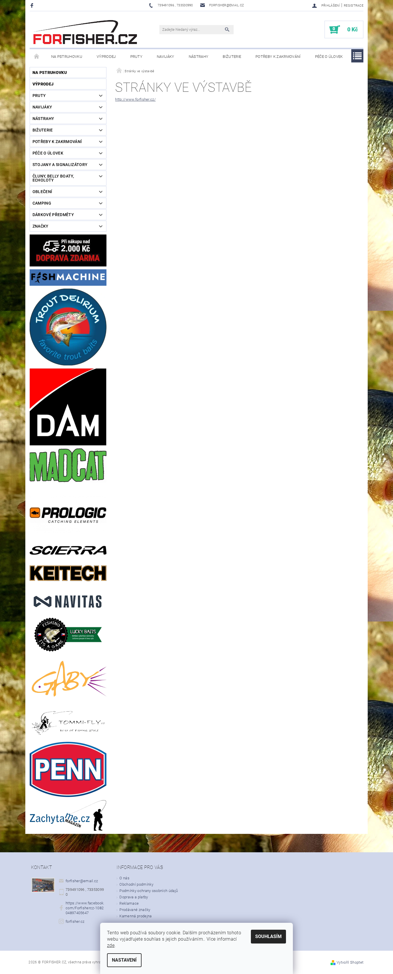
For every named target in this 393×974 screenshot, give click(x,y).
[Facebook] (33, 5)
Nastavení (124, 960)
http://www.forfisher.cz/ (135, 99)
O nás (124, 878)
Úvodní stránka (37, 56)
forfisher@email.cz (82, 881)
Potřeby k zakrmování (277, 56)
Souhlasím (268, 936)
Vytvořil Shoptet (350, 962)
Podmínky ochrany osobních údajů (148, 891)
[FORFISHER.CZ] (86, 32)
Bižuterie (232, 56)
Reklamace (129, 903)
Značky (41, 226)
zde (111, 945)
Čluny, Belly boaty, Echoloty (53, 178)
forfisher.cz (75, 921)
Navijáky (165, 56)
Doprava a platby (133, 897)
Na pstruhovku (66, 56)
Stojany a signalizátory (60, 164)
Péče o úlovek (329, 56)
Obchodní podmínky (136, 884)
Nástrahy (199, 56)
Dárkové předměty (53, 214)
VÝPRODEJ (106, 56)
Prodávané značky (134, 910)
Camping (42, 203)
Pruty (136, 56)
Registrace (353, 5)
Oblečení (42, 191)
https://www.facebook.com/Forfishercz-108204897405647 (85, 908)
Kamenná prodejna (135, 916)
